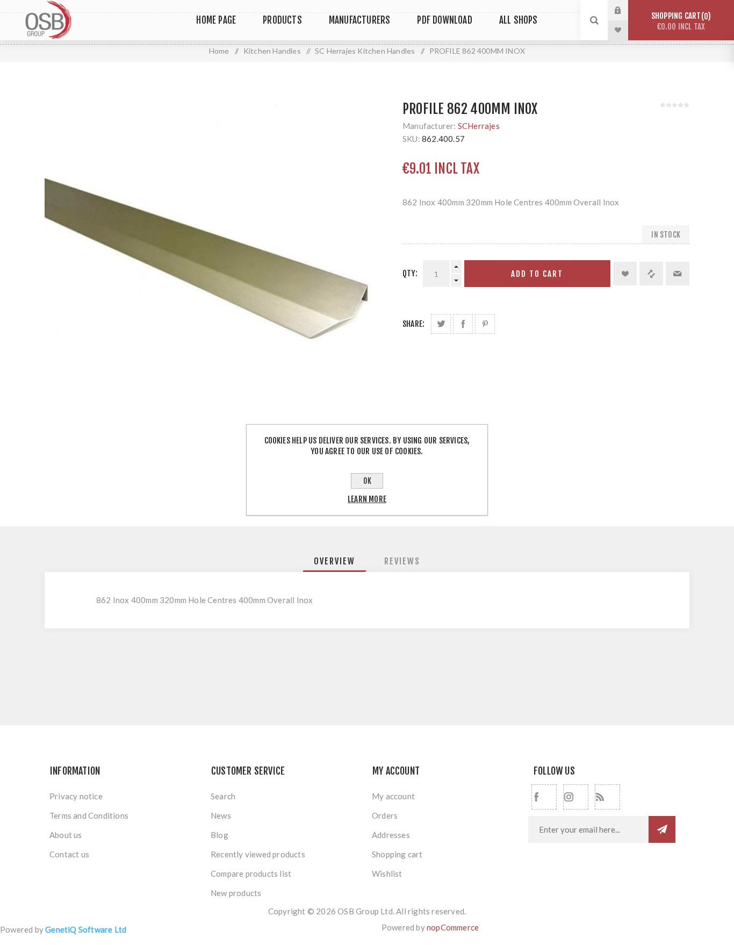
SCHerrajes (479, 126)
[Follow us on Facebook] (544, 797)
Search (223, 796)
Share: (413, 324)
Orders (385, 815)
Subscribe (662, 829)
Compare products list (251, 873)
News (221, 815)
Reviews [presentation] (402, 561)
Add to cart (537, 274)
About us (65, 835)
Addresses (391, 835)
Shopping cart (679, 21)
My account (393, 796)
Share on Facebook (463, 324)
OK (367, 480)
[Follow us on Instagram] (575, 797)
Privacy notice (76, 796)
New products (236, 893)
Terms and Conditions (88, 815)
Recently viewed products (258, 854)
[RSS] (607, 797)
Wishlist (387, 873)
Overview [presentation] (334, 561)
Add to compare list (651, 273)
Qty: (410, 273)
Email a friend (677, 273)
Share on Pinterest (485, 324)
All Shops (518, 20)
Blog (219, 835)
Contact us (69, 854)
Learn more (367, 499)
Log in (626, 10)
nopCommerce (453, 927)
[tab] (334, 561)
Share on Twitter (441, 324)
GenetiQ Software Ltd (85, 929)
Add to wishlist (625, 273)
